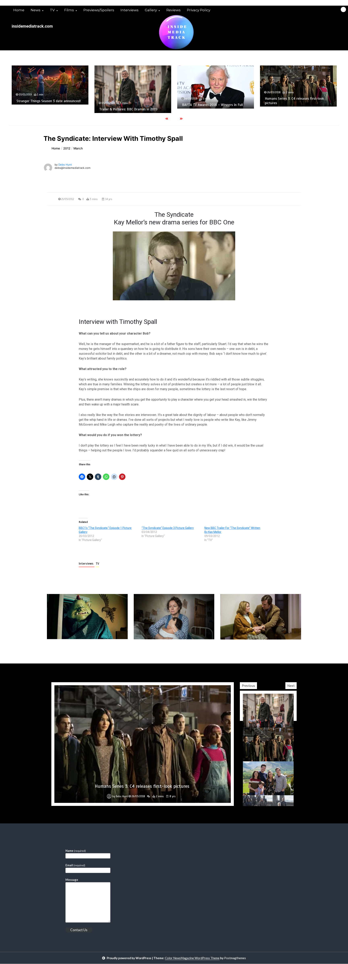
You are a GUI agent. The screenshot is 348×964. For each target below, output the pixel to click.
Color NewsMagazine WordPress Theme (192, 958)
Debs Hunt (65, 164)
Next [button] (291, 686)
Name (75, 850)
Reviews (173, 10)
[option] (62, 89)
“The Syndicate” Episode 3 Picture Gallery (168, 528)
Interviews (129, 10)
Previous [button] (248, 686)
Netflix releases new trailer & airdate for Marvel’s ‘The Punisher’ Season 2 (307, 101)
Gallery (151, 10)
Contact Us (78, 930)
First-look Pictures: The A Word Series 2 (142, 786)
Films (69, 10)
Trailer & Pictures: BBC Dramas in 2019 (57, 109)
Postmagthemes (235, 958)
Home (18, 10)
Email (75, 865)
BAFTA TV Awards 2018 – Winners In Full (141, 105)
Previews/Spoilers (98, 10)
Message (71, 879)
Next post (284, 651)
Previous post (66, 651)
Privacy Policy (198, 10)
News (35, 10)
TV (52, 10)
